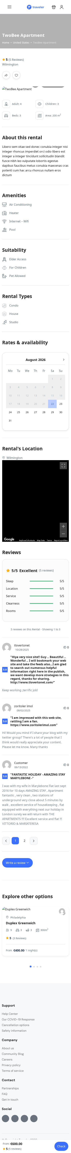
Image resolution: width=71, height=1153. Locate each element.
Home (5, 42)
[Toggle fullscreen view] (63, 465)
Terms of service (13, 1071)
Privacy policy (11, 1065)
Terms (49, 540)
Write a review (16, 863)
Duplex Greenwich (21, 923)
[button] (54, 7)
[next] (33, 840)
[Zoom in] (63, 526)
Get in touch (10, 1099)
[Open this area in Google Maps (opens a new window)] (9, 539)
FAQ (4, 1094)
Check (61, 1146)
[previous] (6, 840)
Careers (7, 1059)
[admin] (62, 911)
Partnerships (10, 1088)
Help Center (10, 1014)
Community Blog (13, 1054)
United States (21, 42)
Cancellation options (15, 1025)
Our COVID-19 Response (18, 1019)
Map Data (41, 540)
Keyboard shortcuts (27, 540)
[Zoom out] (63, 533)
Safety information (14, 1031)
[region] (35, 501)
